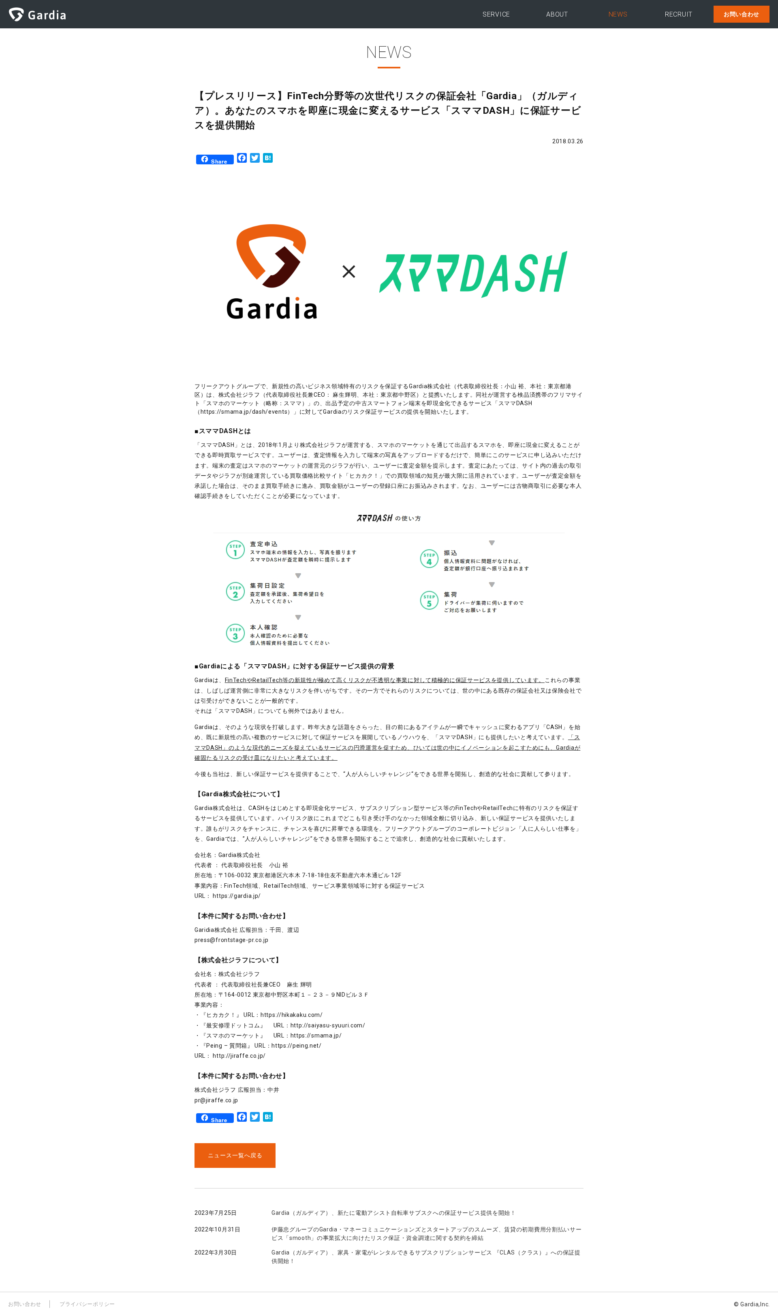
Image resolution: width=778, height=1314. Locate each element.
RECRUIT (679, 14)
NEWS (618, 14)
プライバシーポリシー (87, 1304)
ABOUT (557, 14)
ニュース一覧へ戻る (235, 1155)
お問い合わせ (741, 14)
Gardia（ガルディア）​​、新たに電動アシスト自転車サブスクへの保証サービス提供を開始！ (393, 1213)
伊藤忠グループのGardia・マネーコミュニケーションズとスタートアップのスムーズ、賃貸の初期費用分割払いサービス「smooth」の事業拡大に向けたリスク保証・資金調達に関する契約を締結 (426, 1233)
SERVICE (496, 14)
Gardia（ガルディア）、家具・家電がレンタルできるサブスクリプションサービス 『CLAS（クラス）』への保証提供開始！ (426, 1256)
